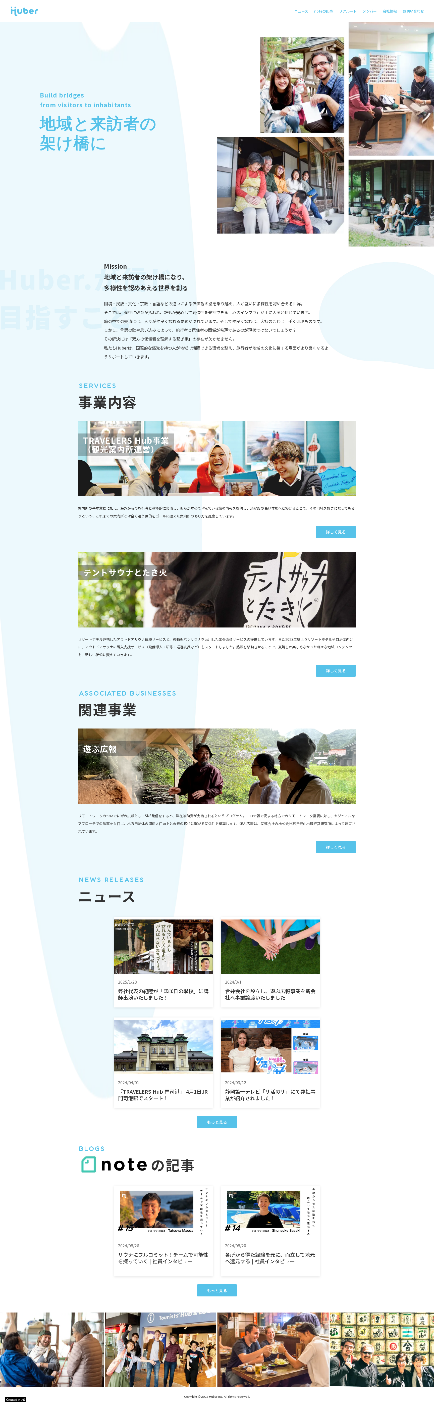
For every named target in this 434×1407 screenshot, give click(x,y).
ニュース (301, 11)
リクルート (348, 11)
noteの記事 (323, 11)
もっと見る (217, 1122)
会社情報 (390, 11)
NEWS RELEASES (111, 880)
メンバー (370, 11)
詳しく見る (336, 532)
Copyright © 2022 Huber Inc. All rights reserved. (217, 1396)
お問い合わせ (413, 11)
